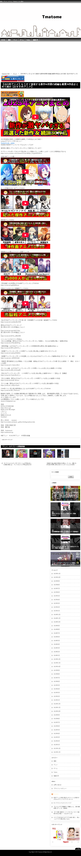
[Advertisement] (40, 57)
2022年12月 (57, 704)
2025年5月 (57, 596)
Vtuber (28, 40)
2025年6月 (57, 592)
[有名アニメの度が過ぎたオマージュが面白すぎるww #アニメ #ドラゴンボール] (8, 453)
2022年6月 (57, 726)
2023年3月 (57, 692)
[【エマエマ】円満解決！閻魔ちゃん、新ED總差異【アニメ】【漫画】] (21, 453)
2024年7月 (57, 633)
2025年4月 (57, 599)
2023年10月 (57, 666)
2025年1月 (57, 610)
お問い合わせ (57, 785)
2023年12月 (57, 659)
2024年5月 (57, 640)
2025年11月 (57, 573)
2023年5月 (57, 685)
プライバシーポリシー (60, 788)
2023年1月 (57, 700)
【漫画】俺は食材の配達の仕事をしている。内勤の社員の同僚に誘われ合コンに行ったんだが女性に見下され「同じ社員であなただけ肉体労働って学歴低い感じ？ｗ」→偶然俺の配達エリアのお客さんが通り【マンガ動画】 (60, 463)
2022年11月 (57, 707)
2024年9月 (57, 625)
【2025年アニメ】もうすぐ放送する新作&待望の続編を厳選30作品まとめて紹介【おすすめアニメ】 (40, 85)
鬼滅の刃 (35, 40)
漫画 (9, 40)
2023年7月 (57, 677)
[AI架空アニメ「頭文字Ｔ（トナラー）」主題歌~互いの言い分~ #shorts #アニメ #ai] (35, 453)
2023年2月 (57, 696)
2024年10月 (57, 622)
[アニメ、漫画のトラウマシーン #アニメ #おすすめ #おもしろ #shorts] (63, 453)
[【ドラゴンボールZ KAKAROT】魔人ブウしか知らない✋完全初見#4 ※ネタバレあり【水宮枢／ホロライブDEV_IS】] (49, 453)
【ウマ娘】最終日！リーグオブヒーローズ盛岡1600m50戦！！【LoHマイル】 (66, 812)
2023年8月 (57, 674)
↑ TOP (78, 848)
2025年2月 (57, 607)
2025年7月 (57, 588)
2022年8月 (57, 718)
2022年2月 (57, 741)
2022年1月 (57, 744)
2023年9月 (57, 670)
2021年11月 (57, 752)
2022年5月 (57, 730)
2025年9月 (57, 581)
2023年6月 (57, 681)
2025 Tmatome (38, 852)
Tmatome (56, 794)
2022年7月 (57, 722)
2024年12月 (57, 614)
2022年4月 (57, 733)
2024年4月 (57, 644)
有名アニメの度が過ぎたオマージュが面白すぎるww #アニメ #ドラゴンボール (66, 798)
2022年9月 (57, 715)
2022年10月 (57, 711)
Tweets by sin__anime (8, 143)
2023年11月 (57, 663)
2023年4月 (57, 689)
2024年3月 (57, 648)
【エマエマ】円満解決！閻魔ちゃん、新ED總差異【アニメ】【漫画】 (67, 807)
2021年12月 (57, 748)
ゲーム (22, 40)
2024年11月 (57, 618)
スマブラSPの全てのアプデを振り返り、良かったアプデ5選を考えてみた (66, 818)
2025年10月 (57, 577)
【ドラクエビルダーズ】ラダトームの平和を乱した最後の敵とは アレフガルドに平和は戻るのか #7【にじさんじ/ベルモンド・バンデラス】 (17, 463)
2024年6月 (57, 637)
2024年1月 (57, 655)
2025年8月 (57, 584)
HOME (3, 40)
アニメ (15, 40)
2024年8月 (57, 629)
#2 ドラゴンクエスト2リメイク (62, 803)
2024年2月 (57, 651)
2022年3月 (57, 737)
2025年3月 (57, 603)
